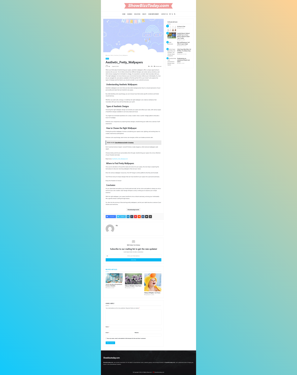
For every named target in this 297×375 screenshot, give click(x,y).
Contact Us (164, 14)
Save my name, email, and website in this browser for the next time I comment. (126, 338)
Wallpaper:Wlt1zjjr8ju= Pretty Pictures (133, 286)
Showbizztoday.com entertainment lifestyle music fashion (183, 60)
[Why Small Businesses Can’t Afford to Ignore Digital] (172, 44)
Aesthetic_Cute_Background (120, 159)
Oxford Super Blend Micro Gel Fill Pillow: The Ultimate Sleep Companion (184, 51)
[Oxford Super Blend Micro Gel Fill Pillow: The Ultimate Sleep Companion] (172, 52)
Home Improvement (153, 14)
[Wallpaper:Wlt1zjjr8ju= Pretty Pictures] (133, 278)
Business (129, 14)
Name (107, 326)
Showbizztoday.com (159, 372)
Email (107, 332)
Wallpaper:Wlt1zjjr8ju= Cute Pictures (152, 292)
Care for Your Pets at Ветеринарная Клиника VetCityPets (114, 285)
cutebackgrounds (133, 209)
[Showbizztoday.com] (148, 6)
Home (123, 14)
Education (137, 14)
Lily (109, 66)
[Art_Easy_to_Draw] (172, 28)
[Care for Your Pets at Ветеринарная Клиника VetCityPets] (114, 278)
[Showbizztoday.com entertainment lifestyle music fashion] (172, 62)
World (112, 55)
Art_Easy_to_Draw (181, 26)
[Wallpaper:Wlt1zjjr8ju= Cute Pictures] (152, 282)
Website (137, 332)
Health (144, 14)
